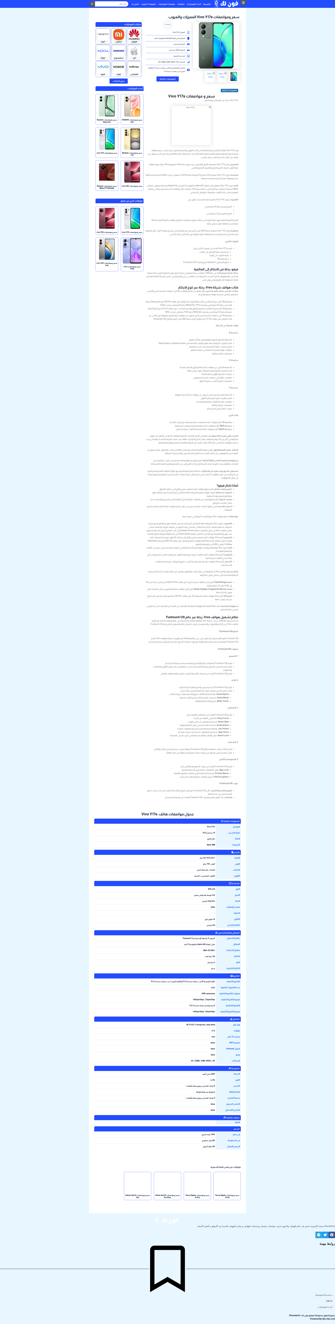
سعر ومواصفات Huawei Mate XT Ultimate (107, 187)
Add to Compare (229, 90)
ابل (134, 58)
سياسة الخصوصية (323, 1295)
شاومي (118, 41)
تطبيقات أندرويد (148, 4)
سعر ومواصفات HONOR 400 (132, 121)
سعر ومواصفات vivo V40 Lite (106, 264)
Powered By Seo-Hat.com (322, 1319)
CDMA (163, 62)
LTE (177, 62)
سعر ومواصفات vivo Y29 (107, 153)
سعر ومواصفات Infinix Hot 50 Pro (137, 1196)
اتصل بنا (135, 4)
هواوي (134, 41)
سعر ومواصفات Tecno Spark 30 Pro (197, 1196)
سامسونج (118, 58)
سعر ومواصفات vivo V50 (132, 186)
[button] (243, 2)
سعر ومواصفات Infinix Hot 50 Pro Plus (167, 1196)
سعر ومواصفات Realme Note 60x (107, 121)
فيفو (103, 74)
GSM (168, 62)
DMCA (329, 1301)
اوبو (103, 41)
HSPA (173, 62)
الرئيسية (207, 4)
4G (159, 62)
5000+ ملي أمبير (174, 50)
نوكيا (103, 58)
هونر (119, 74)
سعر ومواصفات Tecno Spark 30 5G (227, 1196)
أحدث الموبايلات (194, 4)
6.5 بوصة (176, 56)
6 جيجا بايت (176, 44)
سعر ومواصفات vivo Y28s (132, 268)
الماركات (180, 4)
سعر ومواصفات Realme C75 (132, 154)
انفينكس (134, 74)
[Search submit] (92, 4)
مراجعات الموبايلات (166, 4)
